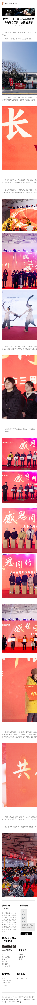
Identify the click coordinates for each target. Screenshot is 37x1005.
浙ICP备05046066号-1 (23, 999)
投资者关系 (6, 966)
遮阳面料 (22, 957)
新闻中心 (5, 959)
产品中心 (5, 961)
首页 (3, 954)
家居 (20, 959)
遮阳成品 (22, 954)
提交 (26, 934)
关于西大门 (6, 957)
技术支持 (5, 964)
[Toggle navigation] (33, 3)
